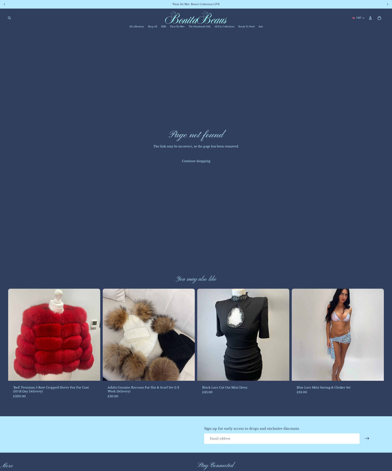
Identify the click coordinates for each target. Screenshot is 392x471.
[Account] (370, 17)
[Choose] (94, 374)
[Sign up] (367, 438)
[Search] (9, 17)
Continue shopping (196, 161)
